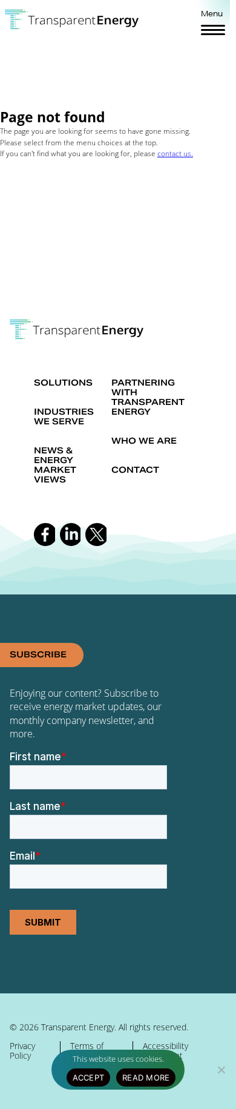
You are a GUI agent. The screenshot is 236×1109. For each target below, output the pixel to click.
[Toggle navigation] (213, 29)
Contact (135, 469)
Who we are (144, 440)
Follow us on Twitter (96, 534)
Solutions (63, 382)
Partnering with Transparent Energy (148, 397)
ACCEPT (89, 1077)
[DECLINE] (221, 1070)
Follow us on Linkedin (70, 534)
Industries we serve (64, 416)
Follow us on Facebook (44, 534)
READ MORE (145, 1077)
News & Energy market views (55, 465)
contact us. (175, 153)
